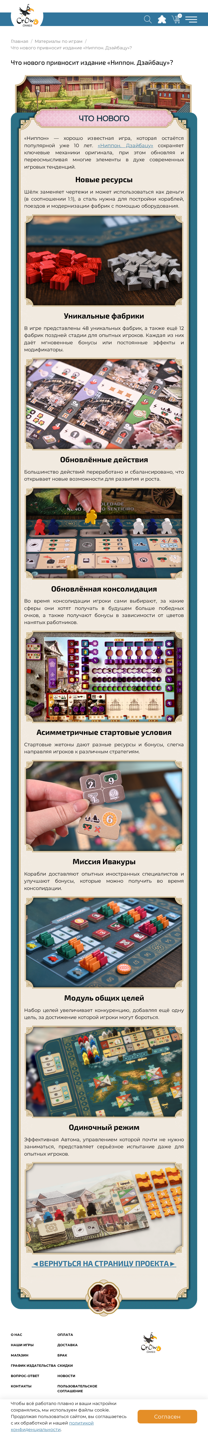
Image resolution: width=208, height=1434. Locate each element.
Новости (66, 1376)
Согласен (167, 1416)
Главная (19, 41)
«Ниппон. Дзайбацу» (125, 145)
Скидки (65, 1366)
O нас (16, 1335)
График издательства (33, 1366)
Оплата (65, 1335)
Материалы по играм (59, 41)
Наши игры (22, 1345)
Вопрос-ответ (25, 1376)
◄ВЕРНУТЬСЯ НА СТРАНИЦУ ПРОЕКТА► (104, 1263)
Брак (62, 1355)
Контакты (21, 1386)
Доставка (67, 1345)
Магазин (19, 1355)
